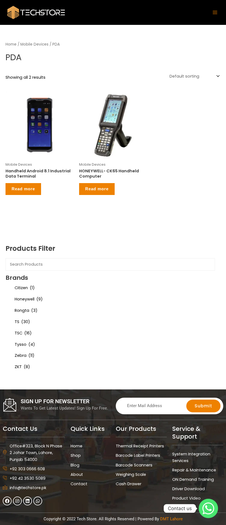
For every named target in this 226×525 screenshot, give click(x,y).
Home (11, 44)
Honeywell (29, 299)
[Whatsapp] (208, 508)
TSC (23, 333)
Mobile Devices (34, 44)
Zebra (24, 355)
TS (22, 322)
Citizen (25, 288)
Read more (23, 189)
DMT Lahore (171, 518)
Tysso (25, 344)
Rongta (26, 310)
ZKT (22, 367)
